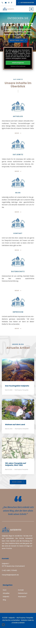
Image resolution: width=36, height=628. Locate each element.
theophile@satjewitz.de (10, 575)
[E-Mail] (5, 3)
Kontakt (21, 590)
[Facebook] (11, 3)
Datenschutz (22, 593)
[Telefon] (2, 3)
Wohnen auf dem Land (15, 424)
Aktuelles (6, 593)
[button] (3, 624)
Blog (4, 600)
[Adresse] (8, 3)
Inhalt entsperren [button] (18, 63)
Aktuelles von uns (17, 41)
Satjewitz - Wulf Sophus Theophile (20, 618)
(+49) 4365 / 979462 (9, 570)
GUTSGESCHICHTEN (27, 2)
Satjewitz (6, 596)
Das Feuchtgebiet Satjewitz (17, 386)
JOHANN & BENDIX (18, 623)
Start (4, 590)
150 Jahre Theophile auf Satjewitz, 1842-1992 (15, 464)
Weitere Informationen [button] (18, 66)
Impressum (22, 596)
